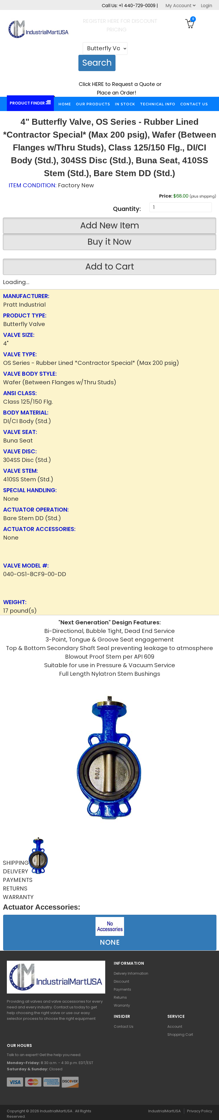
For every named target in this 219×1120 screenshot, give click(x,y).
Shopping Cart (180, 1034)
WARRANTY (18, 897)
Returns (120, 997)
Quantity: (127, 209)
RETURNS (15, 888)
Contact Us (123, 1026)
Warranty (122, 1005)
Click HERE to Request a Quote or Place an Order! (120, 88)
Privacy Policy (199, 1111)
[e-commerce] (38, 29)
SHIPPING (16, 863)
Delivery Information (131, 973)
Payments (122, 989)
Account (174, 1026)
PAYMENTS (18, 880)
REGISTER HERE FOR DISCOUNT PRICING (120, 25)
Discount (121, 981)
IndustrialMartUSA (56, 1111)
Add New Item (109, 225)
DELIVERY (15, 871)
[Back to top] (213, 1109)
